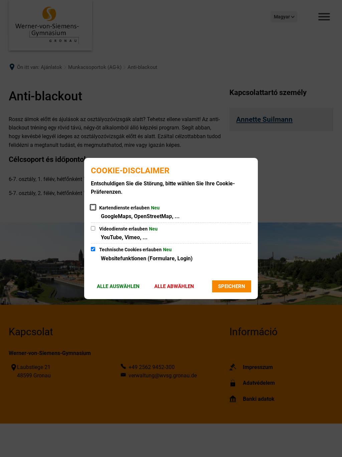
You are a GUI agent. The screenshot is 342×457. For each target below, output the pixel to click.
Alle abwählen (174, 286)
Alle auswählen (118, 286)
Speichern (231, 286)
